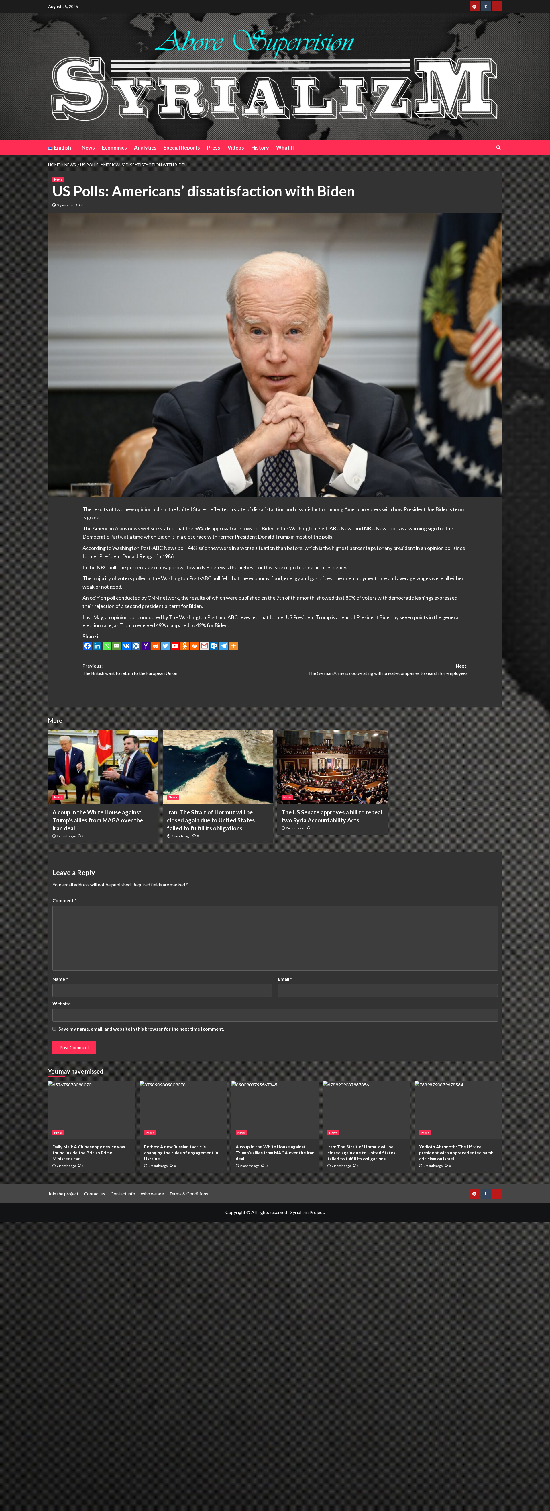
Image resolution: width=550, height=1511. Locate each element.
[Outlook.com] (214, 646)
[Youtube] (175, 646)
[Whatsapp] (107, 646)
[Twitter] (165, 646)
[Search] (498, 147)
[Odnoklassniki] (184, 646)
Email (285, 979)
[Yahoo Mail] (146, 646)
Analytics (145, 147)
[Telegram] (223, 646)
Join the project (63, 1193)
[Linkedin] (97, 646)
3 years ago (65, 205)
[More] (233, 646)
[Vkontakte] (126, 646)
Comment (64, 900)
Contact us (94, 1193)
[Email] (116, 646)
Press (213, 147)
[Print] (194, 646)
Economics (114, 147)
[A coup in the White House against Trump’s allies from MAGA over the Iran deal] (103, 767)
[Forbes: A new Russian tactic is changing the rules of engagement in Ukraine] (183, 1110)
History (260, 147)
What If (285, 147)
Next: (387, 669)
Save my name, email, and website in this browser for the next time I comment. (141, 1028)
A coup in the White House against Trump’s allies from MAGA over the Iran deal (97, 820)
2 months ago (66, 836)
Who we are (152, 1193)
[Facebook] (87, 646)
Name (60, 979)
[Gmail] (204, 646)
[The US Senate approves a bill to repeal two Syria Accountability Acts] (332, 767)
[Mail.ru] (136, 646)
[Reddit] (155, 646)
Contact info (123, 1193)
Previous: (129, 669)
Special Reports (182, 147)
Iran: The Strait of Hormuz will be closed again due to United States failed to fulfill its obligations (211, 820)
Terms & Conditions (188, 1193)
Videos (235, 147)
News (88, 147)
